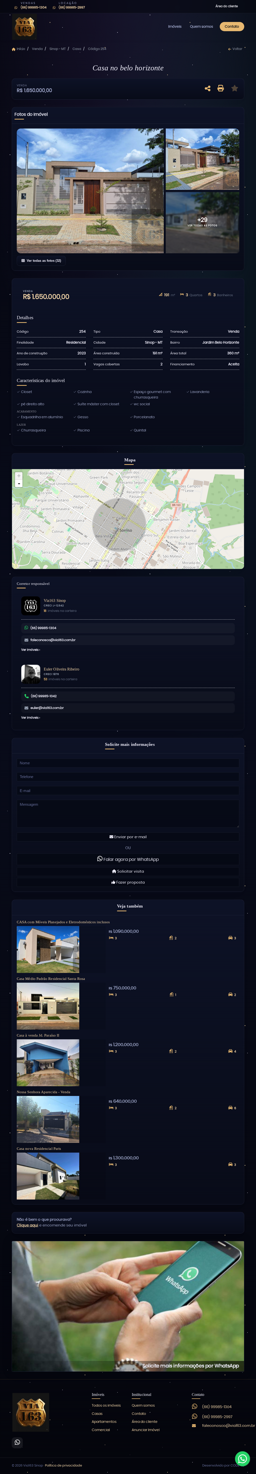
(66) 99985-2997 (217, 1417)
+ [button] (18, 476)
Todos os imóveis (106, 1405)
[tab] (31, 115)
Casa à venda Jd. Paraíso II (38, 1035)
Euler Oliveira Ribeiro (61, 669)
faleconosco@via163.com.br (53, 640)
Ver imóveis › (30, 649)
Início (21, 49)
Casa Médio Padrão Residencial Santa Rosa (51, 978)
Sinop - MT (58, 49)
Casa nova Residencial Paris (39, 1148)
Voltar (237, 49)
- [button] (19, 483)
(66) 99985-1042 (43, 696)
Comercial (101, 1430)
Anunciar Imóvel (146, 1430)
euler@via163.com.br (47, 708)
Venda (37, 49)
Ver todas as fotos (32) (44, 261)
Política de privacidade (63, 1465)
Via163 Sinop (55, 600)
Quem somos (201, 26)
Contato (232, 26)
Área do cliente (227, 6)
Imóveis (175, 26)
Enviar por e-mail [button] (130, 837)
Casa (76, 49)
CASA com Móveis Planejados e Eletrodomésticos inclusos (63, 922)
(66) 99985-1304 (43, 628)
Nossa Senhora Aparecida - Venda (43, 1092)
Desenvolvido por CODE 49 (223, 1465)
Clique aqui (27, 1225)
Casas (97, 1414)
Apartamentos (104, 1422)
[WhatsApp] (17, 1442)
